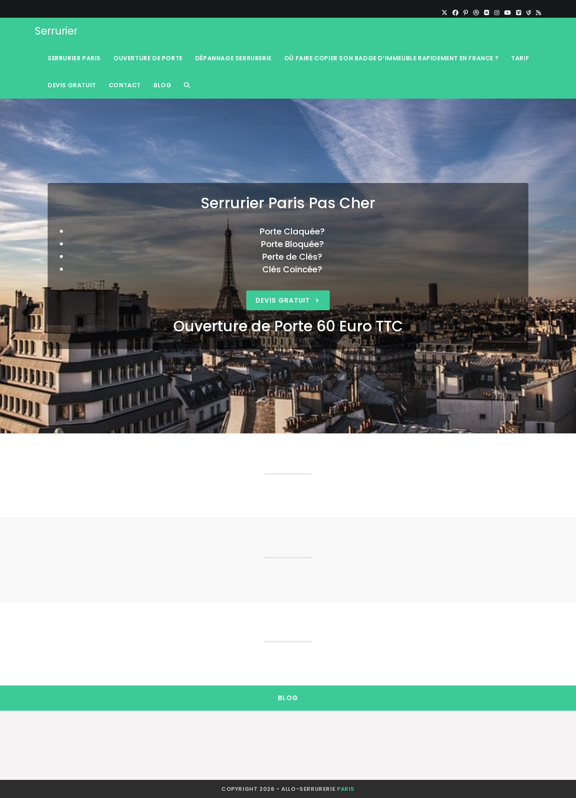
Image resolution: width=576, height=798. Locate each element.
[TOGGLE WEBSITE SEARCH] (187, 85)
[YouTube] (508, 12)
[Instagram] (497, 12)
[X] (444, 12)
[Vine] (528, 12)
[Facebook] (455, 12)
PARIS (346, 789)
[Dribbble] (476, 12)
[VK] (487, 12)
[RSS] (537, 12)
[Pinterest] (466, 12)
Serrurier (56, 31)
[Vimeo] (519, 12)
